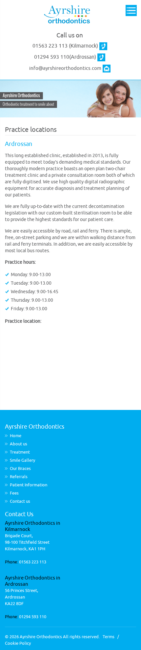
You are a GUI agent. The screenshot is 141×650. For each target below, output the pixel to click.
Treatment (20, 452)
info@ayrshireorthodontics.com (65, 68)
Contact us (20, 501)
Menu (131, 11)
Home (15, 435)
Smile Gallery (22, 460)
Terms (108, 637)
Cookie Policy (18, 643)
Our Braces (20, 468)
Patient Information (28, 485)
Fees (14, 493)
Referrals (19, 476)
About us (18, 444)
